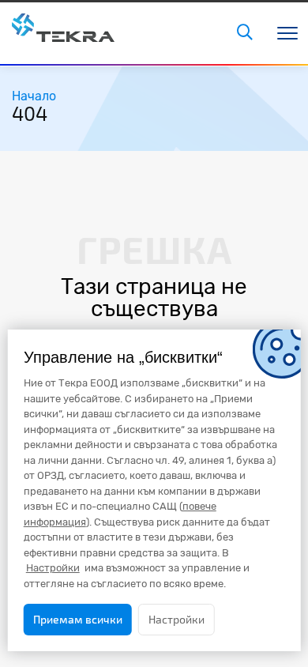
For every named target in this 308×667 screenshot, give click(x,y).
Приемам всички (77, 619)
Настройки (176, 619)
